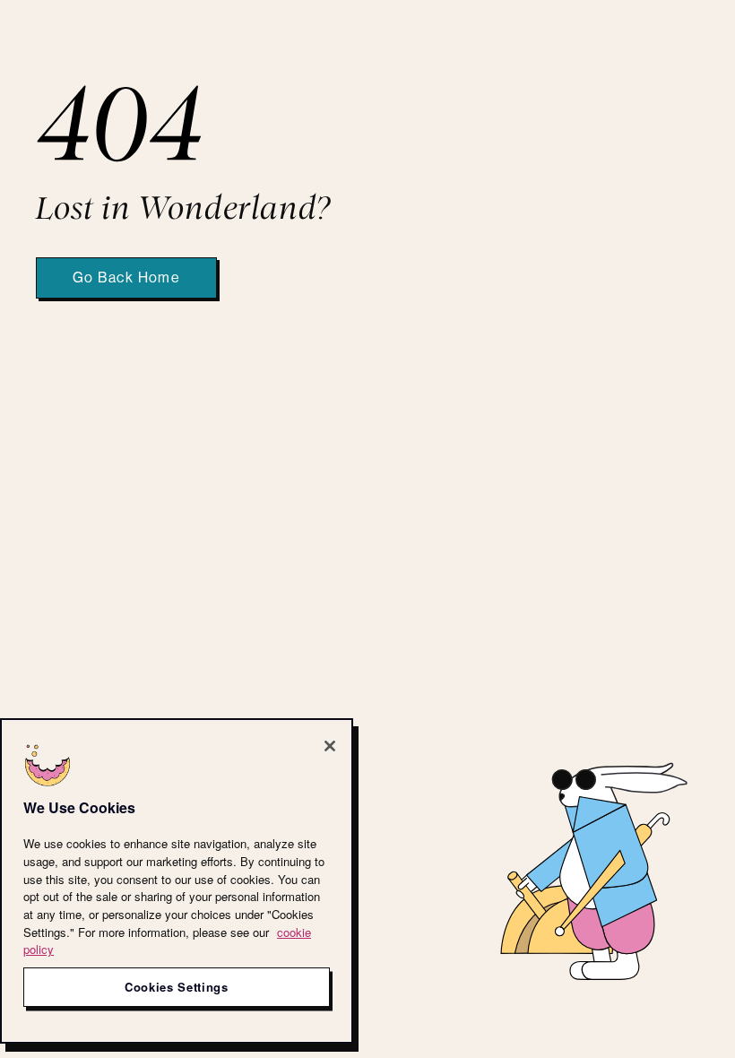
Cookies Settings (177, 986)
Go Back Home (126, 278)
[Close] (330, 746)
